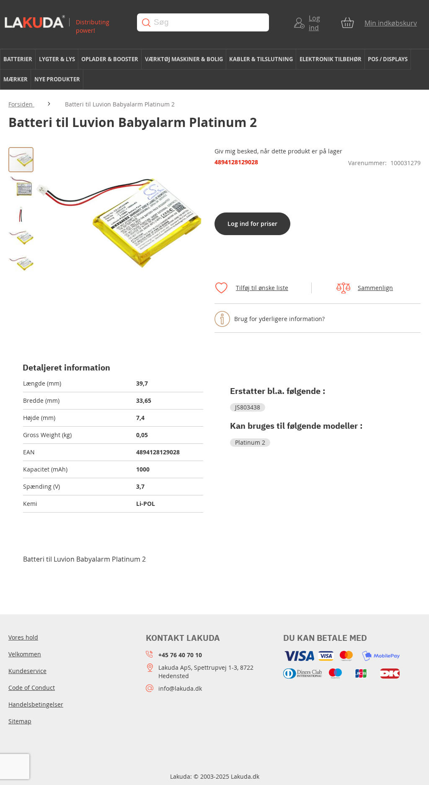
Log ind (314, 22)
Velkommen (24, 654)
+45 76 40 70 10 (180, 655)
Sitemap (19, 721)
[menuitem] (17, 59)
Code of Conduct (31, 688)
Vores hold (23, 637)
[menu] (214, 69)
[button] (21, 185)
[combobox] (203, 22)
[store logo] (64, 22)
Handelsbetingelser (35, 704)
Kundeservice (27, 671)
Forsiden (21, 104)
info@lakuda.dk (180, 688)
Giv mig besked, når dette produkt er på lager (278, 151)
